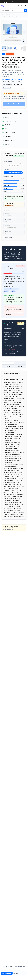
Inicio (3, 14)
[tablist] (14, 364)
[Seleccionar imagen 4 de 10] (21, 48)
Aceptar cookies (6, 973)
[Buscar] (25, 10)
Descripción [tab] (8, 363)
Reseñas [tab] (20, 366)
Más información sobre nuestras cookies (10, 970)
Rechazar (15, 973)
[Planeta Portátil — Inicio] (2, 6)
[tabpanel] (14, 445)
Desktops (8, 14)
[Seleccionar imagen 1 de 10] (4, 48)
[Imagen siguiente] (24, 32)
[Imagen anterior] (3, 32)
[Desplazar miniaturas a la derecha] (25, 48)
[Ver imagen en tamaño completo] (23, 41)
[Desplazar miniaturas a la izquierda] (3, 48)
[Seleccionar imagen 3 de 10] (15, 48)
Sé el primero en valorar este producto (12, 79)
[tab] (20, 363)
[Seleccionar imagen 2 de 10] (9, 48)
